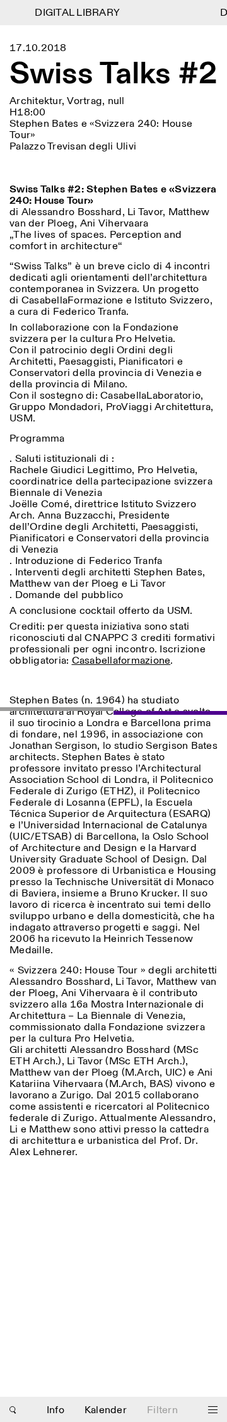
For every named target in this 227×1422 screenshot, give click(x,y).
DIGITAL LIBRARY (74, 13)
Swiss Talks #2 (113, 75)
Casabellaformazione (121, 660)
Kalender (105, 1410)
